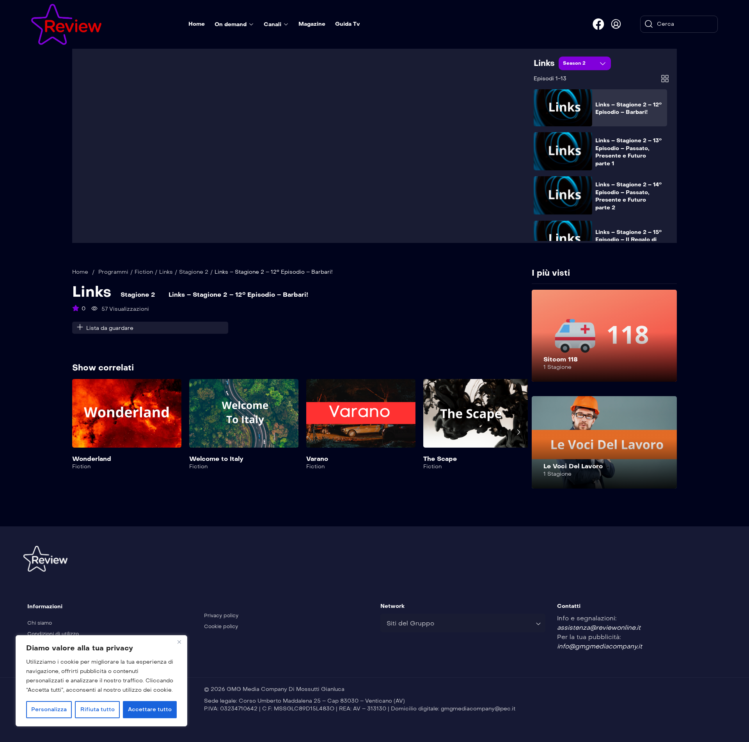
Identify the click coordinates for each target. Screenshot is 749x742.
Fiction (144, 272)
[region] (101, 680)
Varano (317, 458)
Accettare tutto (150, 709)
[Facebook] (598, 24)
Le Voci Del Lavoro (573, 466)
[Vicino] (179, 641)
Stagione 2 (193, 272)
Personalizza (49, 709)
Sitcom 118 (560, 359)
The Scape (440, 458)
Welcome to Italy (216, 458)
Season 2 (575, 63)
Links (544, 63)
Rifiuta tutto (97, 709)
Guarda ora (127, 418)
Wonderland (91, 458)
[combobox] (462, 623)
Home (80, 272)
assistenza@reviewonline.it (599, 627)
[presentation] (77, 432)
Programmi (113, 272)
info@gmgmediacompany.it (599, 646)
